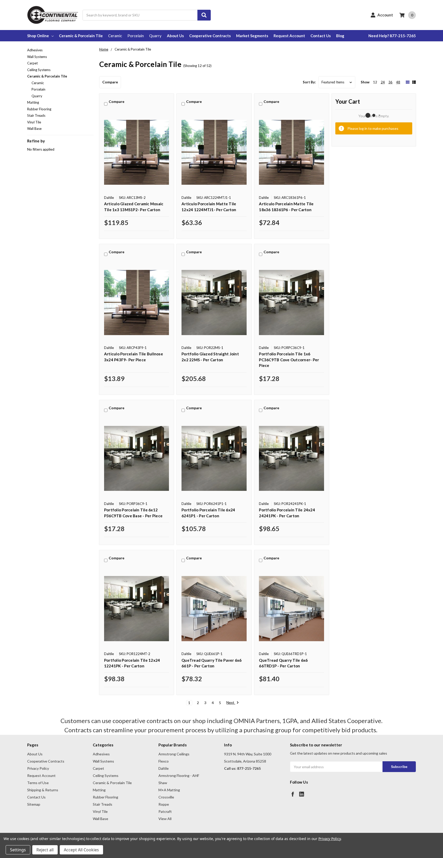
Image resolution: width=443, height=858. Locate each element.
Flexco (163, 761)
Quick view (136, 152)
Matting (33, 102)
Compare (110, 82)
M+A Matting (169, 790)
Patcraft (165, 811)
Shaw (162, 783)
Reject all (45, 850)
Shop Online (38, 35)
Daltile (163, 768)
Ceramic (115, 35)
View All (165, 818)
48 (398, 82)
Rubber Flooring (39, 109)
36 (390, 82)
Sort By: (309, 82)
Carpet (32, 63)
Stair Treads (36, 115)
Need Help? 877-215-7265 (392, 35)
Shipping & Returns (42, 790)
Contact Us (320, 35)
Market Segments (252, 35)
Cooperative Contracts (210, 35)
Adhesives (35, 50)
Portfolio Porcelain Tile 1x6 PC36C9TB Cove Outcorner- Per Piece (289, 360)
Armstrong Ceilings (173, 754)
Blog (340, 35)
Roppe (163, 804)
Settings (18, 850)
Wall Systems (37, 57)
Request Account (289, 35)
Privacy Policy (38, 768)
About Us (175, 35)
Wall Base (34, 128)
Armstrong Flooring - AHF (178, 775)
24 (383, 82)
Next (230, 702)
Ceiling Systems (39, 70)
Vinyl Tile (34, 122)
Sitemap (33, 804)
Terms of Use (38, 783)
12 (375, 82)
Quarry (155, 35)
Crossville (166, 797)
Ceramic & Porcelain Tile (81, 35)
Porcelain (135, 35)
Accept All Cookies (81, 850)
